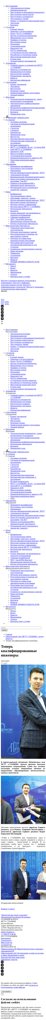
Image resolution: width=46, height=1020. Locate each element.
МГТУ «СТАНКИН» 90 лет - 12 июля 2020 (27, 147)
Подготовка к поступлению (21, 168)
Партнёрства (15, 132)
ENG (7, 302)
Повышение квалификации (21, 166)
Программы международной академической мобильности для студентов (23, 245)
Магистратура (6, 943)
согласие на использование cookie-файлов (19, 986)
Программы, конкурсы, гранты (22, 198)
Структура (14, 128)
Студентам (10, 27)
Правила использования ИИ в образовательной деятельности (22, 184)
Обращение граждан (9, 960)
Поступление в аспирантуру (21, 17)
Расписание (15, 44)
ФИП (12, 162)
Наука (8, 192)
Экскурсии (14, 23)
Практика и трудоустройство (22, 31)
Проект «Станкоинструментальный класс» (27, 21)
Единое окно (15, 59)
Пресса (13, 266)
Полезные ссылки (17, 91)
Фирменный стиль (17, 114)
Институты (14, 137)
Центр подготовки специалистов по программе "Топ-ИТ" (25, 180)
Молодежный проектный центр (23, 57)
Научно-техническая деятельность (24, 224)
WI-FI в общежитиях (18, 50)
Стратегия (14, 130)
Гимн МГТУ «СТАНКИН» (21, 149)
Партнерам (10, 97)
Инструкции (15, 89)
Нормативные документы (20, 76)
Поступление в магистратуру (22, 14)
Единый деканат (17, 29)
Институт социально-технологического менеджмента (22, 288)
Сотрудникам (11, 82)
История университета (19, 145)
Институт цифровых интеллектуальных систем (15, 284)
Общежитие (15, 253)
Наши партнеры (16, 251)
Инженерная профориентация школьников (27, 108)
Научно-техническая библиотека (23, 36)
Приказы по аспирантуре (20, 70)
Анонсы (13, 274)
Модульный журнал (18, 42)
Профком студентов (18, 40)
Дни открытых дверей (19, 19)
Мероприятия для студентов (21, 38)
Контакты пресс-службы (20, 277)
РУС (3, 300)
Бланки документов (18, 84)
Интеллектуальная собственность (23, 202)
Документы (15, 87)
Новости (13, 78)
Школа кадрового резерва (20, 154)
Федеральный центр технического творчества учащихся (24, 189)
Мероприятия (15, 272)
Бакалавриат (6, 938)
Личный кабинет (17, 95)
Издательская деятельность (21, 110)
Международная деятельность (18, 226)
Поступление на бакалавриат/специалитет (27, 12)
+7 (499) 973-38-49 (8, 934)
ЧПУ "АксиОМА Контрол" (21, 219)
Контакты (14, 25)
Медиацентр (11, 264)
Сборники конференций (20, 217)
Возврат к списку (8, 909)
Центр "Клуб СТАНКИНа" (21, 34)
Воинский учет (16, 48)
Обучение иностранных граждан (23, 232)
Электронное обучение (19, 175)
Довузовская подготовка (20, 8)
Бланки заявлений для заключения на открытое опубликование (25, 214)
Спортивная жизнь (18, 46)
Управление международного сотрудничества (22, 229)
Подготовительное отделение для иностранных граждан (23, 235)
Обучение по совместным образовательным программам (22, 239)
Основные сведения (18, 122)
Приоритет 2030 (16, 152)
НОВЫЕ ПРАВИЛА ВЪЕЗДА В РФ (24, 262)
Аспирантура (6, 945)
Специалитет (6, 940)
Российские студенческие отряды (23, 55)
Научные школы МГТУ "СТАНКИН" (25, 207)
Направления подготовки (20, 72)
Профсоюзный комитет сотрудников (25, 93)
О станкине (10, 120)
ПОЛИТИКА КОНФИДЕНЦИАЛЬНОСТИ (18, 977)
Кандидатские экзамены (20, 74)
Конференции (16, 194)
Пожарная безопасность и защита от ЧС (26, 158)
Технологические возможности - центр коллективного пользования (26, 100)
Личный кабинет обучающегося (23, 61)
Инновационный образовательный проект (27, 177)
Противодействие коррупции (22, 139)
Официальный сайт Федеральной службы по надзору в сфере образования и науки (22, 954)
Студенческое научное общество (23, 53)
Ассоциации (15, 255)
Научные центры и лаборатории (23, 205)
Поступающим (12, 6)
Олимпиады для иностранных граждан (26, 249)
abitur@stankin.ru (7, 932)
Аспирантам (11, 63)
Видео (12, 268)
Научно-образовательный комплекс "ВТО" (27, 173)
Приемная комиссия (18, 10)
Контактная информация (20, 80)
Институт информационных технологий (16, 286)
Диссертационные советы (20, 196)
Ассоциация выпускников (21, 156)
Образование (11, 164)
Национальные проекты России (23, 221)
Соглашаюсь (6, 991)
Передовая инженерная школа (22, 160)
